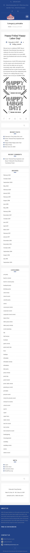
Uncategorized (7, 438)
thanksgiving (6, 434)
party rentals (6, 372)
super (4, 412)
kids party (5, 369)
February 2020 (7, 189)
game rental (6, 343)
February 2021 (6, 175)
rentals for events (8, 401)
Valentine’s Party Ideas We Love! (13, 136)
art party (5, 274)
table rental (6, 420)
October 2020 (7, 178)
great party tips (7, 347)
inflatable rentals (7, 361)
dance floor (6, 318)
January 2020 (6, 193)
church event (6, 296)
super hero (6, 416)
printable (19, 44)
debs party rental (7, 321)
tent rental (6, 427)
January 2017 (6, 237)
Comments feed (9, 469)
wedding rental (7, 445)
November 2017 (7, 215)
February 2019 (7, 197)
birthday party (7, 289)
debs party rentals (8, 325)
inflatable (5, 358)
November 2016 (7, 244)
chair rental (6, 292)
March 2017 (6, 229)
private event (7, 394)
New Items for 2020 (10, 146)
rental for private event (9, 398)
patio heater (6, 380)
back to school (7, 278)
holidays (14, 44)
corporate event (7, 311)
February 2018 (7, 211)
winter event (6, 452)
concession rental (8, 307)
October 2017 (6, 218)
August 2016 (6, 255)
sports (5, 409)
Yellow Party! (8, 144)
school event (6, 405)
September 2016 (7, 251)
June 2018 (5, 204)
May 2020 (6, 186)
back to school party (8, 281)
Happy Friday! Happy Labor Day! (15, 37)
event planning (7, 329)
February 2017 (6, 233)
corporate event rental (9, 314)
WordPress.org (9, 471)
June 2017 (5, 222)
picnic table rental (8, 383)
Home (9, 26)
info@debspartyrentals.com (11, 544)
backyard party (7, 285)
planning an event (8, 387)
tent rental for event (8, 431)
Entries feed (8, 466)
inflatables (6, 365)
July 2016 (5, 258)
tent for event (7, 423)
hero (4, 351)
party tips (5, 376)
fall (4, 332)
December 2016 (7, 240)
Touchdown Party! (9, 163)
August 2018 (6, 200)
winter (5, 449)
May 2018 (5, 208)
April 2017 (5, 226)
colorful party (6, 300)
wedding (5, 441)
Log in (6, 464)
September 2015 (7, 262)
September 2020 (7, 182)
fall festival (6, 336)
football (5, 340)
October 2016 (6, 248)
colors (5, 303)
